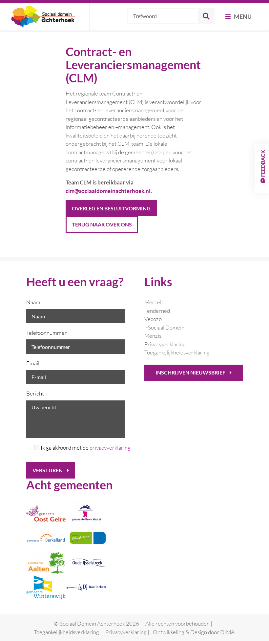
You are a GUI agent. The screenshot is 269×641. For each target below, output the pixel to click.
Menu (242, 16)
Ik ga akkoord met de (83, 447)
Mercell (153, 302)
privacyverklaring (110, 447)
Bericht (35, 393)
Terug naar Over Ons (102, 224)
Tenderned (157, 310)
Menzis (152, 335)
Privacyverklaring (165, 344)
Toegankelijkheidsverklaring (177, 352)
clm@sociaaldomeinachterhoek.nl (108, 190)
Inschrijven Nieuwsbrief (190, 372)
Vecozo (153, 318)
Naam (33, 302)
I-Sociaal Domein (164, 327)
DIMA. (228, 632)
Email (32, 363)
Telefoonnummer (46, 332)
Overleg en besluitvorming (111, 208)
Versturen (48, 470)
